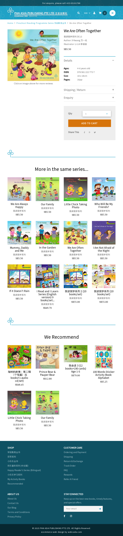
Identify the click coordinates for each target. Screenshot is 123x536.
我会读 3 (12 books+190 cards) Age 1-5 (75, 368)
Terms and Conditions (19, 512)
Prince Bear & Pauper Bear (47, 373)
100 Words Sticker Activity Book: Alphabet (103, 374)
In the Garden (47, 247)
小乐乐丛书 (13, 461)
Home (10, 23)
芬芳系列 (12, 456)
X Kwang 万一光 (79, 40)
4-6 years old (83, 68)
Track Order (70, 465)
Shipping (68, 456)
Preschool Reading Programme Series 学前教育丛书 (41, 23)
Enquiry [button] (68, 97)
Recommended (15, 483)
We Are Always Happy (19, 205)
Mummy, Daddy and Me (19, 249)
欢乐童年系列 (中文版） (19, 465)
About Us (12, 498)
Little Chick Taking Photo (75, 206)
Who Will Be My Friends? (103, 205)
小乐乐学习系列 (15, 474)
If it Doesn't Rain (19, 290)
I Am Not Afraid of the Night (103, 249)
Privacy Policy (14, 516)
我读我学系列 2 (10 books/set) (75, 293)
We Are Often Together (76, 249)
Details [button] (68, 60)
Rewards (68, 474)
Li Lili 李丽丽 (81, 44)
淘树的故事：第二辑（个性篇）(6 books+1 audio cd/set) (19, 376)
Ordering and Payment (75, 452)
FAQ (66, 470)
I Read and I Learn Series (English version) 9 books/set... (47, 296)
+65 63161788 (73, 3)
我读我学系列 (70, 36)
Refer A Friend (71, 479)
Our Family (47, 204)
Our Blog (12, 507)
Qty (70, 113)
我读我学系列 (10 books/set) (103, 293)
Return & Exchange (73, 461)
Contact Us (13, 503)
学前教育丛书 (14, 452)
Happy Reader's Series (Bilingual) (24, 470)
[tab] (90, 60)
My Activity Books (16, 479)
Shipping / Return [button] (75, 90)
